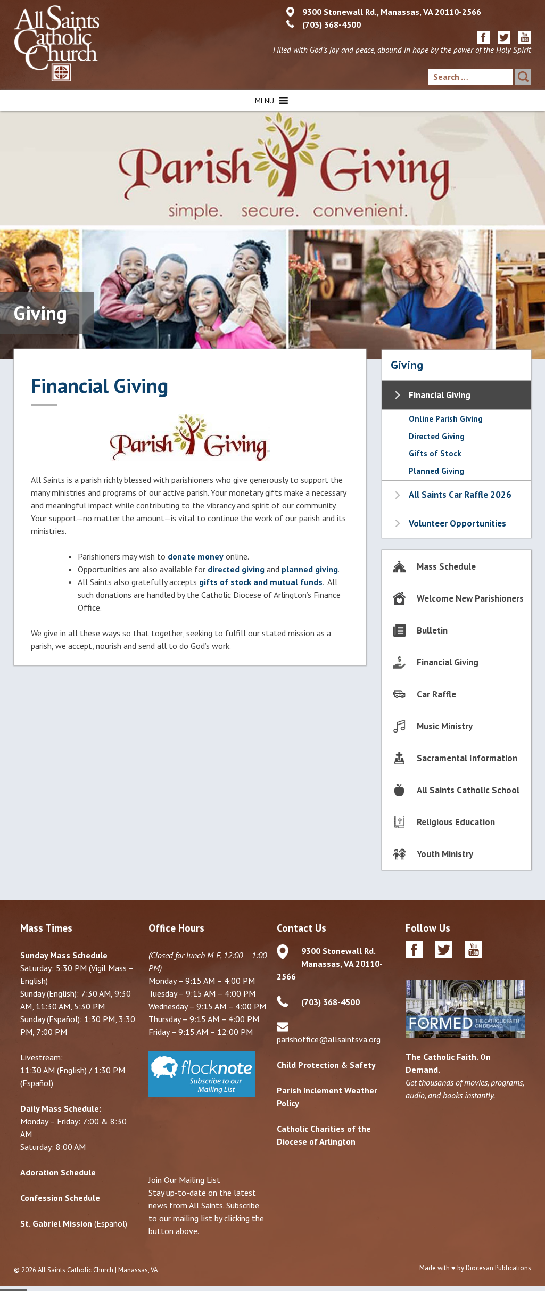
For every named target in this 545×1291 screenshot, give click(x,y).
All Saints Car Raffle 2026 (460, 494)
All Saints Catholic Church (75, 1269)
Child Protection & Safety (326, 1064)
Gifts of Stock (435, 453)
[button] (264, 100)
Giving (407, 364)
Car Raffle (436, 694)
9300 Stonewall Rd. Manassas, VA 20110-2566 (330, 963)
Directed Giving (437, 436)
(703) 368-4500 (331, 24)
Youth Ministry (445, 854)
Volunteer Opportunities (457, 523)
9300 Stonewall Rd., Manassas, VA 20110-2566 (391, 11)
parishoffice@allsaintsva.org (329, 1039)
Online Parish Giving (446, 419)
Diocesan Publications (498, 1267)
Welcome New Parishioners (470, 598)
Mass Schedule (446, 566)
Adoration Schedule (58, 1172)
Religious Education (456, 822)
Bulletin (432, 630)
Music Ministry (445, 726)
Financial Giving (439, 395)
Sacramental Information (467, 758)
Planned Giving (436, 471)
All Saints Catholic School (468, 790)
